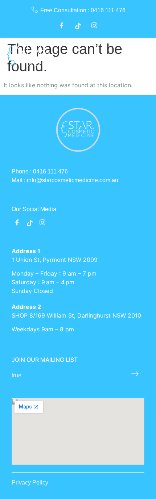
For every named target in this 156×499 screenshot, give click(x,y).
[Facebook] (61, 26)
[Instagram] (94, 26)
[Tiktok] (78, 26)
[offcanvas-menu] (144, 56)
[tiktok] (29, 223)
